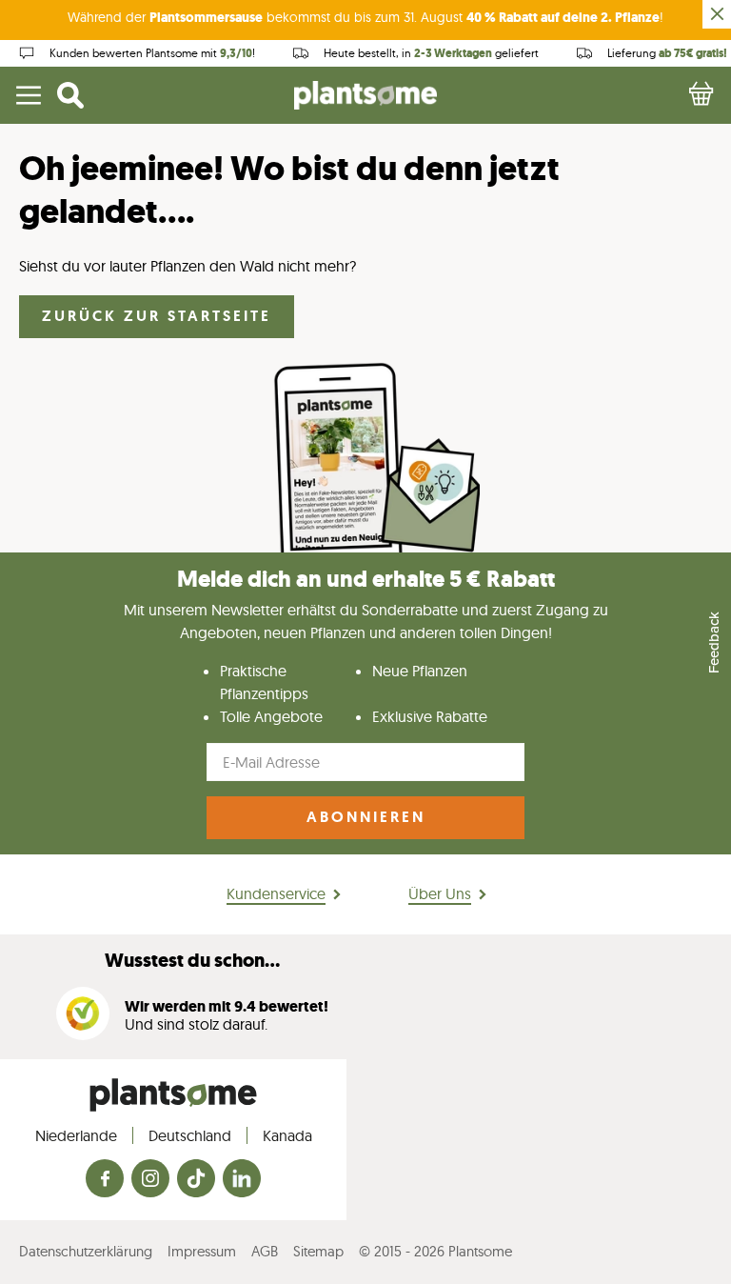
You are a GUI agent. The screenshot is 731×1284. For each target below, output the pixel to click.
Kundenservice (276, 893)
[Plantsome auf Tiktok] (196, 1179)
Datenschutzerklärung (85, 1251)
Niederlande (76, 1135)
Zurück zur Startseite (156, 316)
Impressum (202, 1251)
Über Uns (439, 893)
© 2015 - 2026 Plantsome (435, 1251)
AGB (264, 1251)
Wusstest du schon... (192, 961)
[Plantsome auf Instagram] (150, 1179)
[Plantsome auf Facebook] (105, 1179)
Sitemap (318, 1251)
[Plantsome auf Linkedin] (242, 1179)
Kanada (287, 1135)
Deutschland (189, 1135)
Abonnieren (365, 817)
